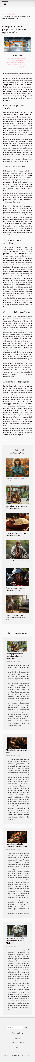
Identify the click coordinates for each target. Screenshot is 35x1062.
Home (3, 14)
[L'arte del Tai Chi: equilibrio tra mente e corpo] (17, 549)
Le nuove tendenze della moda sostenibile (16, 479)
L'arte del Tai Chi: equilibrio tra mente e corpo (17, 562)
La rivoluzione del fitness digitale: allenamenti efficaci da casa (16, 617)
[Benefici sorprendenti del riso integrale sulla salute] (17, 522)
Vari (17, 1047)
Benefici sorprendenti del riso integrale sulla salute (16, 534)
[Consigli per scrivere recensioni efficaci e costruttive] (17, 494)
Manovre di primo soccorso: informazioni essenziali (15, 589)
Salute (17, 1037)
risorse (23, 150)
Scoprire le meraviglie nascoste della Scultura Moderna (15, 940)
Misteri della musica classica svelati (17, 751)
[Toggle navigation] (5, 3)
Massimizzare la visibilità (16, 60)
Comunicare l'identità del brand (16, 64)
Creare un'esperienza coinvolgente (16, 62)
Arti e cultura (11, 14)
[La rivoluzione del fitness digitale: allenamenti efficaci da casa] (17, 604)
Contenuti (17, 55)
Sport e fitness (17, 1042)
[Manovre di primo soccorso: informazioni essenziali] (17, 577)
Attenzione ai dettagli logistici (17, 67)
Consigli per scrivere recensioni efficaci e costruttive (17, 507)
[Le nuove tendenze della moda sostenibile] (17, 467)
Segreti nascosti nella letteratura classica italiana (16, 845)
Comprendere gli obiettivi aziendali (16, 58)
